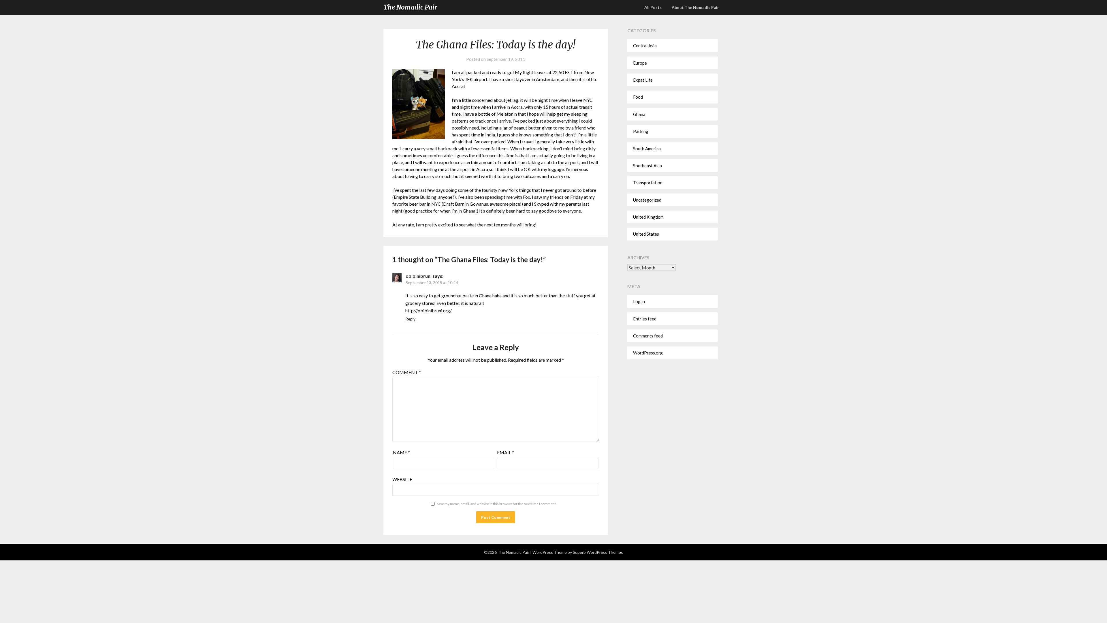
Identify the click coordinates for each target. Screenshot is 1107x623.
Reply (410, 318)
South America (647, 148)
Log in (639, 301)
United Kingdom (648, 216)
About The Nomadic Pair (695, 7)
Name (401, 452)
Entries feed (644, 318)
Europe (640, 62)
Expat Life (643, 79)
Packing (640, 131)
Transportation (647, 182)
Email (505, 452)
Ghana (639, 114)
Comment (406, 372)
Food (638, 97)
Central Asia (645, 45)
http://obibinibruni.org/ (428, 310)
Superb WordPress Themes (598, 552)
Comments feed (648, 335)
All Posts (653, 7)
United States (646, 234)
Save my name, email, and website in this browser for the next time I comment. (497, 504)
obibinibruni (419, 276)
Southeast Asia (647, 165)
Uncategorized (647, 199)
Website (402, 479)
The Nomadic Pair (410, 7)
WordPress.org (648, 352)
